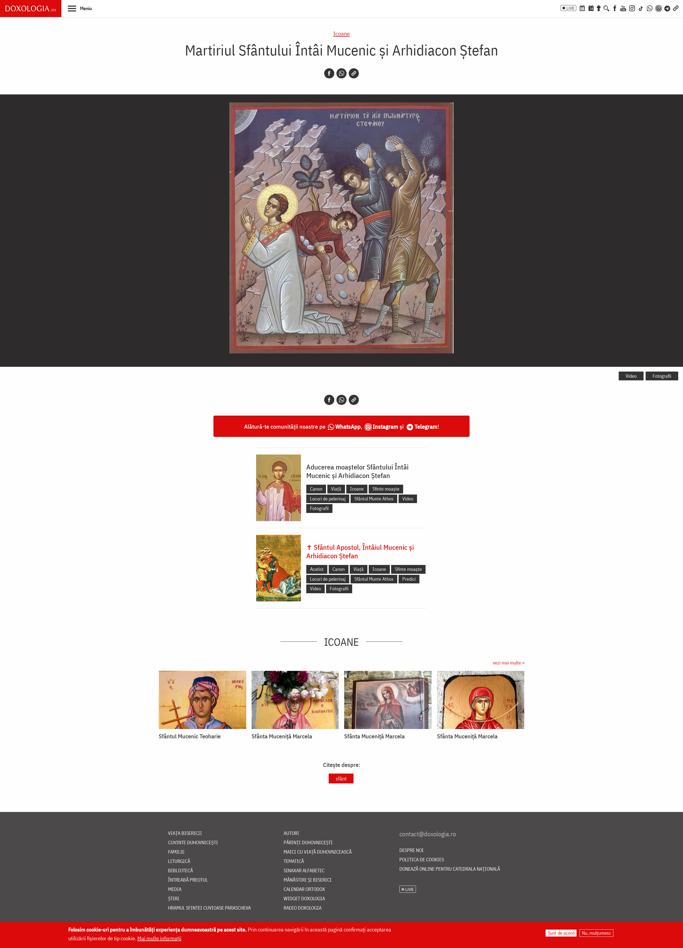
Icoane (341, 33)
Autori (291, 833)
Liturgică (179, 861)
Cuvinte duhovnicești (193, 843)
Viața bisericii (185, 833)
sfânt (341, 778)
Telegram (426, 426)
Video (631, 376)
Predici (409, 579)
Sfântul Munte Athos (374, 499)
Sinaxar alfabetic (304, 871)
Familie (176, 852)
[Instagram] (632, 8)
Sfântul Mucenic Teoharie (190, 736)
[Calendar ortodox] (582, 8)
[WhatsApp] (649, 8)
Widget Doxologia (304, 899)
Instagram (385, 426)
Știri (173, 899)
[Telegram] (667, 8)
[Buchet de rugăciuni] (598, 8)
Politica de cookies (421, 860)
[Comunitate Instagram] (658, 8)
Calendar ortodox (304, 889)
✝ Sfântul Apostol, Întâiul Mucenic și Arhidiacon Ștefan (360, 551)
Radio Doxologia (302, 908)
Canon (316, 489)
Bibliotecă (180, 871)
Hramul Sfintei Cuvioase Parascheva (209, 908)
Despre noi (411, 850)
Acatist (317, 569)
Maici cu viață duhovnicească (318, 852)
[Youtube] (623, 8)
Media (174, 889)
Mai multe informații (159, 938)
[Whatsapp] (341, 73)
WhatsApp (348, 426)
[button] (80, 8)
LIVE (570, 8)
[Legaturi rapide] (676, 8)
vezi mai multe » (508, 663)
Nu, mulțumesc (596, 933)
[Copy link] (354, 73)
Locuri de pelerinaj (328, 499)
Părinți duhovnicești (308, 843)
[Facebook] (614, 8)
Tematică (294, 861)
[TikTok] (641, 8)
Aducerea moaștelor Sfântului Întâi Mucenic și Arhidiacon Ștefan (357, 471)
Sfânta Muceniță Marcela (282, 736)
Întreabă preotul (188, 880)
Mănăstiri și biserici (308, 880)
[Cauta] (606, 8)
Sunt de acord (561, 933)
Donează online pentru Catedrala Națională (449, 869)
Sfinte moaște (385, 489)
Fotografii (662, 376)
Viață (336, 489)
